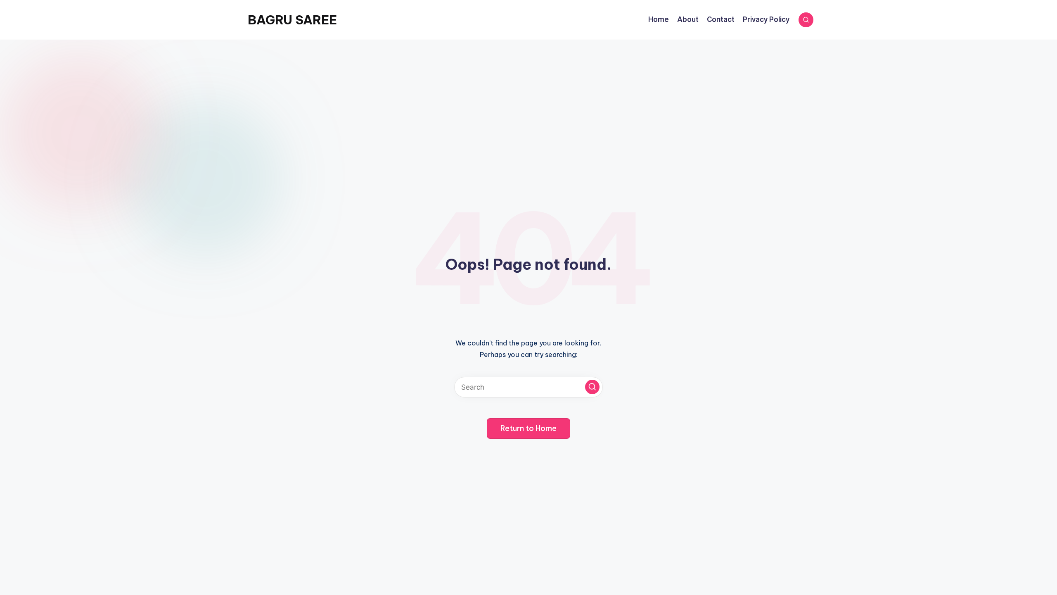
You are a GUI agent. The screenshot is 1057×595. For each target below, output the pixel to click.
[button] (592, 387)
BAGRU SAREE (292, 20)
